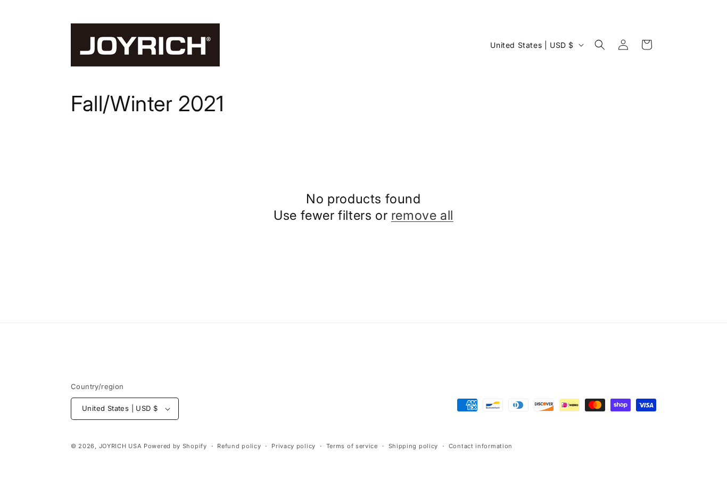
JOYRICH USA (120, 446)
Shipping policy (414, 446)
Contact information (481, 446)
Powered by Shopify (175, 446)
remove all (422, 215)
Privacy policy (293, 446)
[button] (600, 44)
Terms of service (352, 446)
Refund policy (239, 446)
